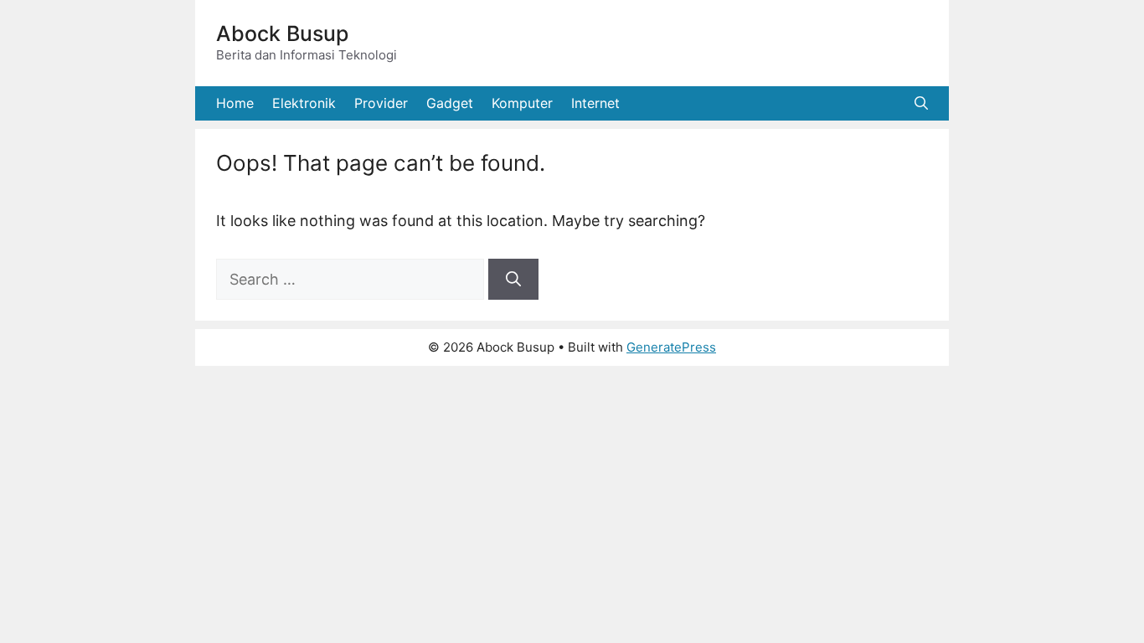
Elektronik (304, 103)
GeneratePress (671, 347)
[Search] (513, 279)
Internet (595, 103)
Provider (381, 103)
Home (235, 103)
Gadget (449, 103)
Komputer (522, 103)
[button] (921, 103)
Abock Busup (282, 33)
